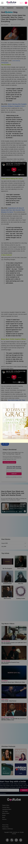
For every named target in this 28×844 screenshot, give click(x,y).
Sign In (21, 2)
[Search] (26, 3)
